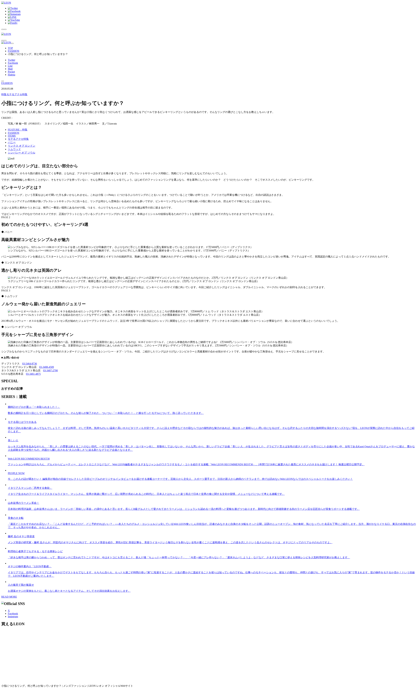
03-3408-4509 (46, 367)
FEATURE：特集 (17, 129)
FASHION (13, 51)
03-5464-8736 (29, 363)
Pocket (11, 71)
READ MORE (9, 596)
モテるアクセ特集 (14, 94)
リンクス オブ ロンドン (21, 145)
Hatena (11, 74)
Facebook (13, 63)
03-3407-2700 (50, 370)
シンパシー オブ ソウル (21, 152)
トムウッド (14, 149)
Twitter (11, 60)
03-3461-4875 (33, 373)
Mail (10, 68)
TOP (10, 48)
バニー (12, 142)
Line (10, 65)
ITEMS (12, 135)
